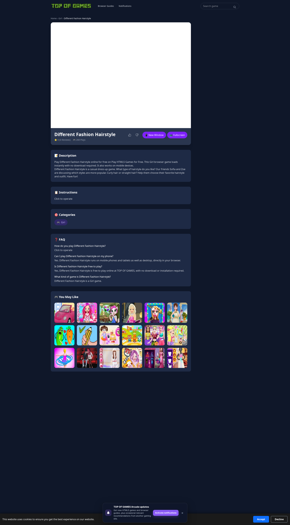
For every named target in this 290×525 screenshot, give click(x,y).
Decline (279, 519)
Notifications (125, 6)
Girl (60, 18)
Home (54, 18)
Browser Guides (106, 6)
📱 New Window (154, 135)
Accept (261, 519)
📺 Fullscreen (177, 135)
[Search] (234, 7)
